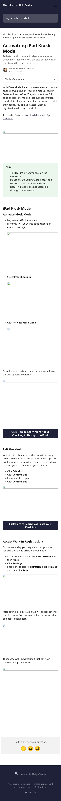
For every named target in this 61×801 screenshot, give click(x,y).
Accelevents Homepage (19, 784)
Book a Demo (41, 787)
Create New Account (43, 784)
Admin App (10, 37)
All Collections (9, 34)
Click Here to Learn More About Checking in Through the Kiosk (30, 433)
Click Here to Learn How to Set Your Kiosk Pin (30, 525)
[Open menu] (55, 5)
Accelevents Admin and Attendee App (37, 34)
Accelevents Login (22, 787)
